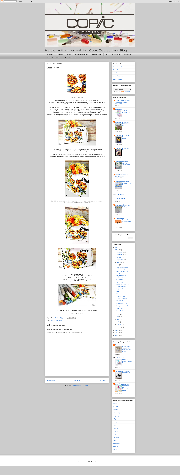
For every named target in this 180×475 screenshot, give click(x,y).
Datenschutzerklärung (54, 58)
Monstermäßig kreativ (122, 371)
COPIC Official (119, 194)
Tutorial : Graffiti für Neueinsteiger (122, 267)
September (120, 259)
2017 (117, 247)
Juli (118, 265)
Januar (119, 327)
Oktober (119, 257)
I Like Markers (119, 218)
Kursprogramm (96, 54)
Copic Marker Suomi (121, 174)
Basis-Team (116, 54)
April (118, 319)
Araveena (116, 406)
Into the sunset (126, 150)
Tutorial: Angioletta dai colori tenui (126, 112)
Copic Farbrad (117, 79)
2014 (117, 332)
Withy (114, 440)
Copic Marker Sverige (122, 181)
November (120, 254)
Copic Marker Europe (122, 148)
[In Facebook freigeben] (73, 318)
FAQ (106, 54)
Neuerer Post (51, 380)
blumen (53, 320)
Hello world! (118, 200)
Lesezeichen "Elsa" (122, 303)
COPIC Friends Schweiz (122, 100)
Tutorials (60, 54)
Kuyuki (115, 425)
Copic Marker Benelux (122, 122)
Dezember (120, 252)
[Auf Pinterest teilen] (75, 318)
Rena (114, 434)
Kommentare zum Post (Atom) (80, 385)
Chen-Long (116, 412)
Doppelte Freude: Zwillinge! (121, 276)
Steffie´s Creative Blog (122, 384)
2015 (117, 330)
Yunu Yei (115, 446)
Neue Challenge (121, 311)
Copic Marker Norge (121, 161)
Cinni (57, 320)
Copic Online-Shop (118, 67)
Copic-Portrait (117, 70)
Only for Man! (120, 289)
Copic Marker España (122, 135)
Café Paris (119, 282)
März (118, 322)
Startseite (50, 54)
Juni (118, 314)
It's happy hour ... (127, 206)
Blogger (100, 462)
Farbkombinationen (81, 54)
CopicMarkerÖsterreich (122, 205)
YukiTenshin (116, 443)
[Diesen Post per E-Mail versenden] (68, 318)
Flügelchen (116, 419)
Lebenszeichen (126, 372)
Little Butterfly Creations (123, 358)
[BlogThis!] (70, 318)
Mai (118, 316)
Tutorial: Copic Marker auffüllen (122, 297)
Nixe (117, 291)
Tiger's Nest (119, 308)
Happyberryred (117, 422)
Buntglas (115, 409)
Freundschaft (120, 300)
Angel (115, 403)
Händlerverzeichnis (118, 73)
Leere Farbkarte (118, 76)
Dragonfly (116, 416)
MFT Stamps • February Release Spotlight (127, 361)
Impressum (127, 54)
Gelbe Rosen (120, 279)
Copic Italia (118, 109)
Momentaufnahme (121, 294)
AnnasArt (118, 345)
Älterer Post (103, 380)
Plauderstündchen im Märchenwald (122, 285)
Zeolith (115, 449)
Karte (60, 320)
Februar (119, 324)
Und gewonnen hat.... (122, 305)
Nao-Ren (115, 428)
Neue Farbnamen (70, 58)
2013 (117, 335)
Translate (127, 91)
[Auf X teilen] (72, 318)
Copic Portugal (120, 198)
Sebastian (116, 437)
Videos (69, 54)
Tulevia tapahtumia (120, 176)
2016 (117, 250)
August (119, 262)
